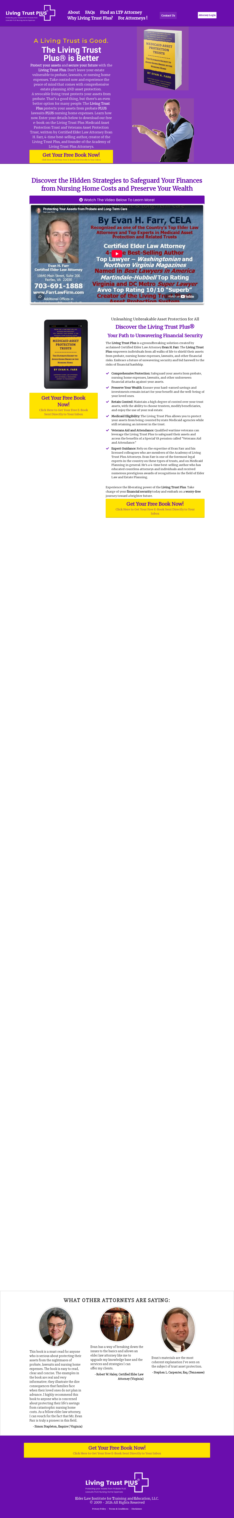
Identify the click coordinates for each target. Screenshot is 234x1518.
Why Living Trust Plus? (90, 18)
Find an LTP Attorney (121, 12)
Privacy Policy (99, 1509)
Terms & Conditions (118, 1509)
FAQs (90, 12)
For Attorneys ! (133, 18)
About (74, 12)
